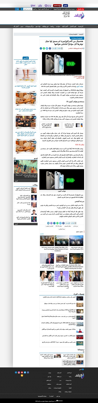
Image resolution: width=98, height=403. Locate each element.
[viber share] (51, 223)
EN (18, 9)
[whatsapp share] (44, 48)
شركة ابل (75, 226)
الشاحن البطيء (49, 226)
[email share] (41, 48)
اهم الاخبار (73, 26)
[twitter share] (47, 48)
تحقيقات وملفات (68, 391)
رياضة (52, 26)
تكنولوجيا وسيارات (73, 34)
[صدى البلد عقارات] (40, 5)
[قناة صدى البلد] (65, 5)
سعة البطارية (62, 229)
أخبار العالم (15, 26)
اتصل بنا (51, 396)
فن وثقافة (45, 26)
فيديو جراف (58, 384)
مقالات (59, 391)
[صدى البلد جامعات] (48, 5)
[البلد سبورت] (57, 5)
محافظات (49, 384)
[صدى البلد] (79, 15)
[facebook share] (50, 48)
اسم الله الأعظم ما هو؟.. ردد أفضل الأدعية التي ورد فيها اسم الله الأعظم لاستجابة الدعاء (54, 9)
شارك (53, 48)
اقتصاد (70, 388)
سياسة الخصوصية (42, 396)
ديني (22, 26)
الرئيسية (80, 26)
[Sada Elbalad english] (33, 5)
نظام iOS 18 (59, 226)
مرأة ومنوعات (29, 26)
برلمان (49, 388)
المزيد (16, 181)
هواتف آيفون (79, 86)
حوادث (58, 26)
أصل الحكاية (68, 384)
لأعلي (80, 369)
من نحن (58, 396)
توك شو (38, 26)
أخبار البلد (65, 26)
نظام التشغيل (67, 226)
